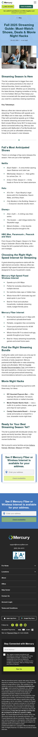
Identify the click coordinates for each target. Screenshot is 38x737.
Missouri (19, 447)
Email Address (10, 649)
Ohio (27, 447)
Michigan (11, 447)
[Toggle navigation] (35, 2)
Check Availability (26, 7)
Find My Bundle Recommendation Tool (16, 366)
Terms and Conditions (10, 608)
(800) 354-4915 (19, 548)
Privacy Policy (29, 662)
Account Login (7, 602)
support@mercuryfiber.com (19, 544)
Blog (20, 18)
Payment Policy (12, 633)
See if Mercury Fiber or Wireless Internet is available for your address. (19, 462)
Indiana (32, 445)
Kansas (4, 447)
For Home (5, 566)
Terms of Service (14, 664)
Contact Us (6, 596)
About (4, 578)
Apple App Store (11, 618)
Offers (4, 584)
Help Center (6, 590)
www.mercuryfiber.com (9, 725)
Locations (5, 572)
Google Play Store (29, 618)
